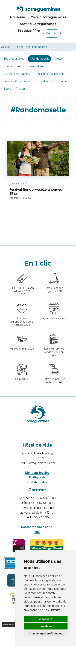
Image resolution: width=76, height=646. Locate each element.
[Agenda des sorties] (54, 301)
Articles (19, 46)
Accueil (5, 46)
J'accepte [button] (45, 618)
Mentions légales (37, 472)
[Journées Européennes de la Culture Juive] (22, 301)
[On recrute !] (22, 362)
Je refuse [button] (46, 626)
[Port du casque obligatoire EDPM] (54, 271)
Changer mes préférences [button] (45, 633)
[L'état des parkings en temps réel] (54, 362)
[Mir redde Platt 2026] (22, 332)
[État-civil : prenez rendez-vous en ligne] (54, 332)
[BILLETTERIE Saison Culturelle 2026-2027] (22, 271)
